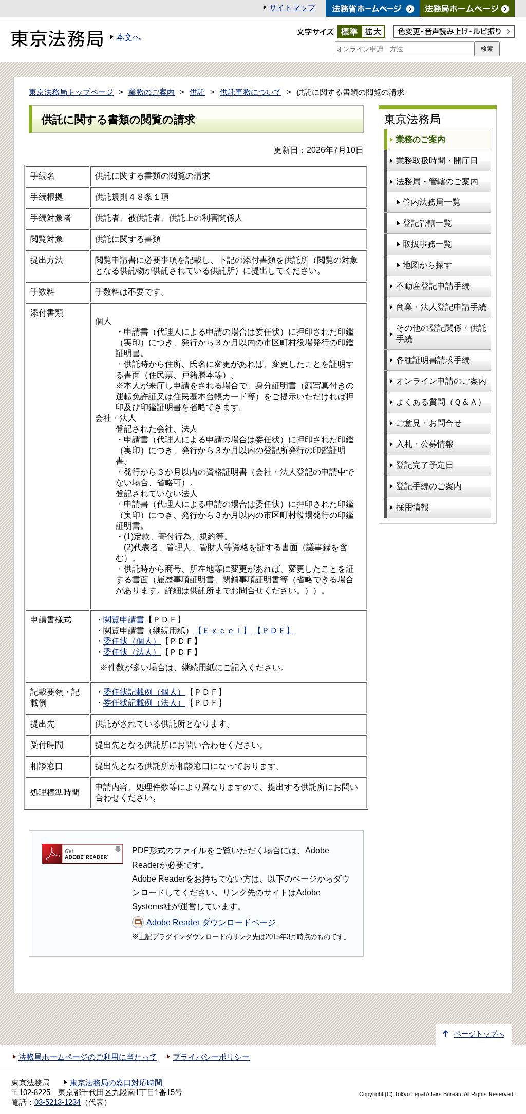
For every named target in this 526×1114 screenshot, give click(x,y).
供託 (197, 92)
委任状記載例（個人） (144, 692)
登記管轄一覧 (427, 223)
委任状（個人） (132, 641)
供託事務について (250, 92)
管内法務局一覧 (431, 202)
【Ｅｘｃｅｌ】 (222, 630)
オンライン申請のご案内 (441, 381)
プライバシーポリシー (211, 1057)
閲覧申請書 (123, 619)
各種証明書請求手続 (433, 360)
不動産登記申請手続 (433, 286)
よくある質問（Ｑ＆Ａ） (441, 402)
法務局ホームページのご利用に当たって (87, 1057)
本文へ (128, 37)
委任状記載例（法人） (144, 702)
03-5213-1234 (57, 1102)
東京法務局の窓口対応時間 (116, 1083)
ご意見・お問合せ (429, 423)
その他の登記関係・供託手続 (441, 333)
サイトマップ (292, 8)
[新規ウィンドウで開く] (467, 8)
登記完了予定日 (425, 465)
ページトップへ (479, 1034)
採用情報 (412, 507)
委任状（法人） (132, 652)
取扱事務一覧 (427, 244)
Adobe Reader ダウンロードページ (211, 922)
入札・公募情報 (425, 444)
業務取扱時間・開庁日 (437, 160)
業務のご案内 (151, 92)
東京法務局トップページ (71, 92)
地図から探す (427, 265)
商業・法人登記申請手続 (441, 307)
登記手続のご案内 (429, 486)
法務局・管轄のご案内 (437, 181)
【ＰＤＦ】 (273, 630)
